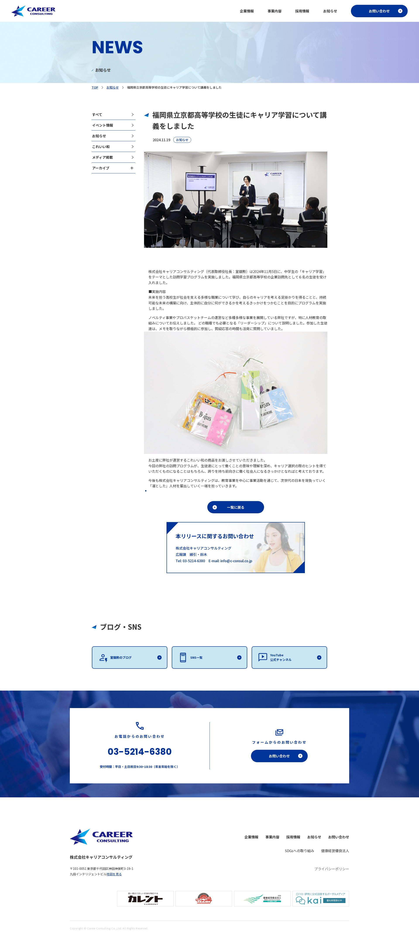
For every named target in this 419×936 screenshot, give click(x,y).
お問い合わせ (379, 11)
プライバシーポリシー (331, 868)
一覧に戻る (235, 507)
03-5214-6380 (140, 752)
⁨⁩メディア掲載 (102, 157)
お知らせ (330, 11)
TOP (95, 87)
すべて (97, 114)
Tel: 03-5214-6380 (192, 560)
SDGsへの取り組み (299, 850)
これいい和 (101, 146)
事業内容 (275, 11)
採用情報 (302, 11)
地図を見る (114, 874)
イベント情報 (102, 125)
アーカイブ (100, 168)
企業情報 (247, 11)
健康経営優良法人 (335, 850)
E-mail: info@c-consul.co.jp (230, 560)
